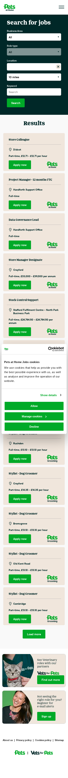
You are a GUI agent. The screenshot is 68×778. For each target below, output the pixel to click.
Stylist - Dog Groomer (23, 473)
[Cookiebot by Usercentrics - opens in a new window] (48, 349)
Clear (58, 66)
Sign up (46, 716)
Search (15, 103)
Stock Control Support (23, 300)
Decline (34, 426)
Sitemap (59, 740)
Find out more (51, 680)
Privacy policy (24, 740)
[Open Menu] (61, 7)
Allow (34, 405)
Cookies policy (43, 740)
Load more (34, 634)
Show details (48, 395)
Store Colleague (19, 139)
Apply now (20, 165)
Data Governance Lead (24, 220)
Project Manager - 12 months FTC (30, 179)
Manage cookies (32, 416)
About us (8, 740)
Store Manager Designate (25, 260)
